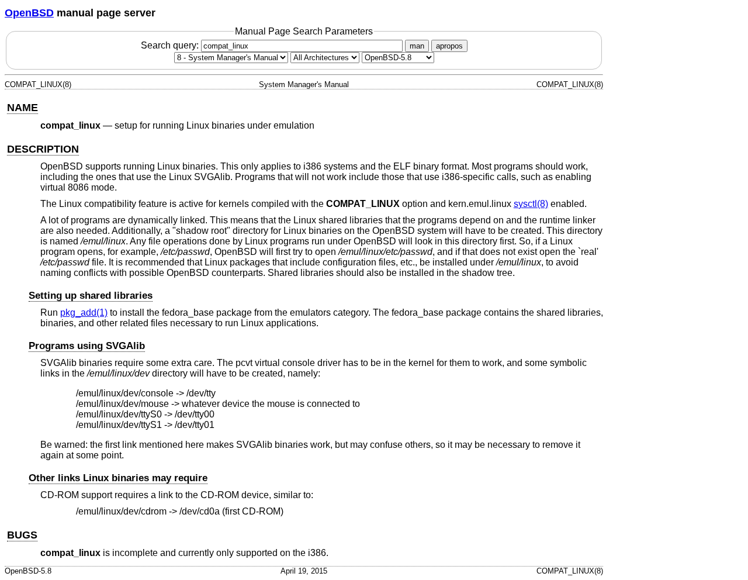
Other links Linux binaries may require (118, 478)
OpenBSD (29, 13)
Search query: (171, 45)
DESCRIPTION (43, 149)
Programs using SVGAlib (87, 345)
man (417, 46)
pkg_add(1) (84, 312)
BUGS (22, 535)
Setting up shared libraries (91, 295)
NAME (22, 107)
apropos (449, 46)
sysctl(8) (531, 204)
